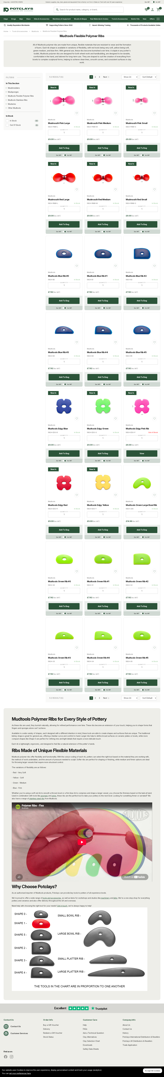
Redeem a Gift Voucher (52, 1033)
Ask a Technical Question (93, 1033)
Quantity (64, 129)
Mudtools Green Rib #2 (137, 581)
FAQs (85, 1029)
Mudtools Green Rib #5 (137, 657)
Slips (21, 19)
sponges (44, 796)
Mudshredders (14, 88)
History (126, 1033)
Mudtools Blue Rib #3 (58, 352)
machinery (105, 898)
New (144, 19)
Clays (6, 19)
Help (85, 1025)
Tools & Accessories (120, 19)
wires (53, 796)
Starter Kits (135, 19)
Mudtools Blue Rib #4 (97, 352)
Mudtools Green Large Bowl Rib (141, 505)
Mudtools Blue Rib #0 (58, 276)
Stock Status (48, 1037)
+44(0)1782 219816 (16, 2)
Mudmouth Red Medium (99, 199)
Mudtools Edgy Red (57, 505)
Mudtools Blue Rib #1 (97, 276)
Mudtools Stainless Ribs (17, 100)
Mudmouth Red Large (58, 199)
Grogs (13, 19)
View (142, 453)
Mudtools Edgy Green (98, 428)
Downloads (87, 1045)
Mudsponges (13, 92)
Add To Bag (64, 148)
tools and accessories (51, 898)
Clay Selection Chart (91, 1041)
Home (6, 31)
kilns (115, 898)
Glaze (28, 19)
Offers (152, 19)
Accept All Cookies (152, 1071)
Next (105, 77)
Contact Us (16, 1026)
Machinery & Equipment (62, 19)
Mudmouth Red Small (136, 199)
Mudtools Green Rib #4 (98, 657)
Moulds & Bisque (80, 19)
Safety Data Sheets (91, 1049)
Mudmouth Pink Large (59, 123)
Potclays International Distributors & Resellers (141, 1037)
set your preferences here (20, 1073)
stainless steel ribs (36, 799)
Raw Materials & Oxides (99, 19)
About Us (126, 1025)
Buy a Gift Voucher (51, 1025)
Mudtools (35, 31)
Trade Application (130, 1045)
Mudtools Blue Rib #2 (136, 276)
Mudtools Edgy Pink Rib (137, 428)
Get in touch (62, 906)
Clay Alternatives (90, 1037)
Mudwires (12, 104)
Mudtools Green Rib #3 (59, 657)
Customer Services (19, 1033)
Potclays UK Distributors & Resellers (137, 1041)
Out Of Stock (15, 125)
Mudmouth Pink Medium (99, 123)
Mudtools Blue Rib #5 (136, 352)
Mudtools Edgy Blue (58, 428)
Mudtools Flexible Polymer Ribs (55, 31)
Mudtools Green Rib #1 (98, 581)
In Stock (13, 121)
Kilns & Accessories (41, 19)
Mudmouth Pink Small (136, 123)
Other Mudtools (14, 108)
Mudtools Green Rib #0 (59, 581)
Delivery (46, 1029)
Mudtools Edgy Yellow (98, 505)
